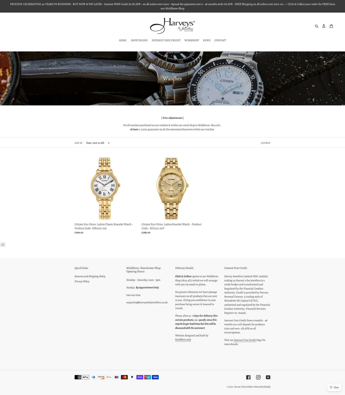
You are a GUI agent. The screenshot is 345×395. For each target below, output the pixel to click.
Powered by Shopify (262, 386)
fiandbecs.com (183, 339)
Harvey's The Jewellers (243, 386)
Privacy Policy (82, 281)
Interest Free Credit (244, 340)
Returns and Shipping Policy (90, 276)
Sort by (78, 143)
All (2, 244)
